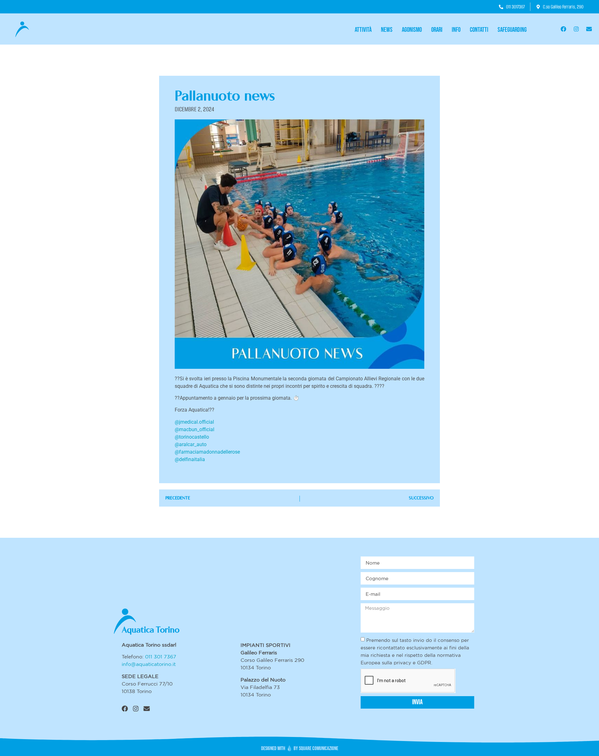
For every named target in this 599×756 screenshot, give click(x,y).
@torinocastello (192, 437)
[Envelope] (589, 29)
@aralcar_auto (191, 444)
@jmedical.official (194, 422)
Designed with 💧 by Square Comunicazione (299, 748)
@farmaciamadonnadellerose (207, 452)
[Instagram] (576, 29)
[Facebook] (563, 29)
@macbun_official (194, 429)
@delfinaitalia (190, 459)
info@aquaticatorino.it (149, 664)
